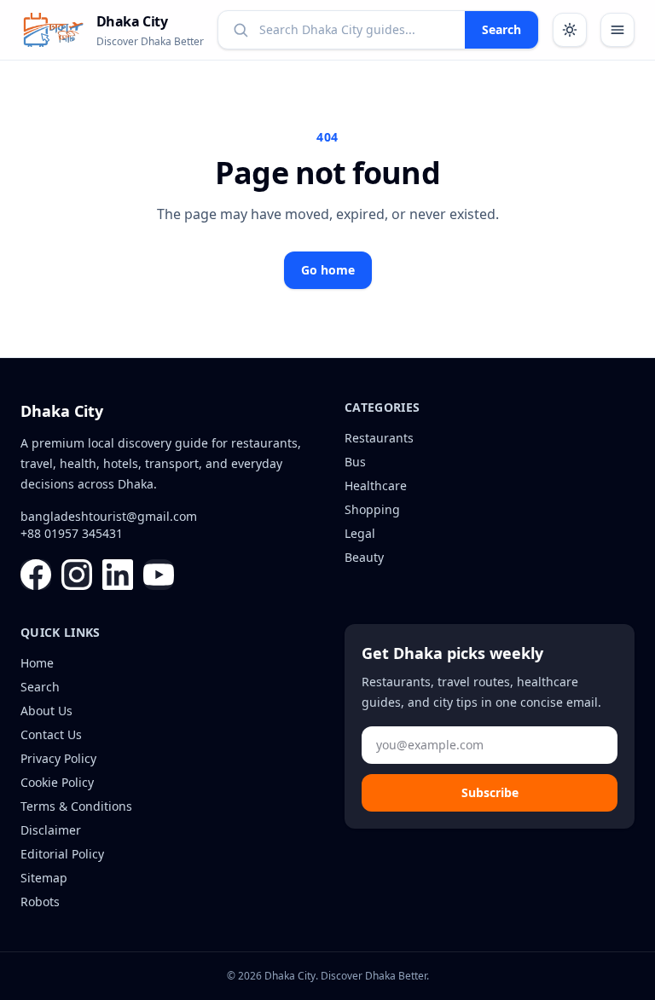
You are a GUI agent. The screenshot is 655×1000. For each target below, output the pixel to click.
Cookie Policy (57, 782)
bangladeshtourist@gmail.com (108, 516)
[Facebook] (35, 574)
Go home (328, 270)
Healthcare (376, 485)
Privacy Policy (58, 758)
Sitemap (43, 878)
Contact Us (51, 734)
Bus (355, 462)
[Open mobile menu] (617, 30)
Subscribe (490, 792)
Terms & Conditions (76, 806)
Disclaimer (50, 830)
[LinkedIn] (117, 574)
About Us (46, 710)
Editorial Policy (62, 854)
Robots (40, 901)
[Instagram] (76, 574)
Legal (360, 533)
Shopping (372, 509)
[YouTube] (158, 574)
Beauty (364, 557)
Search (501, 29)
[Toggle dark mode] (570, 30)
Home (37, 663)
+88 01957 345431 (71, 533)
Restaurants (379, 438)
